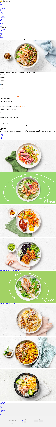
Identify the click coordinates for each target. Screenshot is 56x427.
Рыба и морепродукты (3, 21)
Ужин (1, 6)
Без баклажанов (2, 412)
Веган (1, 407)
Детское (1, 15)
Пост (0, 31)
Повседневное (2, 136)
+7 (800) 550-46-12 (24, 420)
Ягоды (1, 26)
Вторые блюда (2, 11)
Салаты (1, 9)
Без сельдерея (2, 413)
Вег (0, 406)
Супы (1, 10)
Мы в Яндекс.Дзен (11, 423)
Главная (1, 36)
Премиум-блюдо (2, 410)
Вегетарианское (2, 17)
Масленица (1, 32)
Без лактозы (2, 405)
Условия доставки (11, 419)
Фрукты (1, 25)
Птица (1, 138)
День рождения (2, 29)
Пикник (1, 28)
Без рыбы (1, 404)
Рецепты (1, 37)
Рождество (1, 33)
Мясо (1, 20)
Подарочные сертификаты (12, 421)
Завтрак (1, 4)
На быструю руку (2, 8)
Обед (1, 5)
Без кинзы (1, 415)
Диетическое (2, 16)
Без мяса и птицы (2, 403)
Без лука (1, 414)
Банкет (1, 30)
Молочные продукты (3, 23)
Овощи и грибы (2, 22)
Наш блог (10, 422)
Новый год (1, 34)
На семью (1, 7)
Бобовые (1, 24)
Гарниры (1, 12)
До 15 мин (1, 411)
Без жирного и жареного (3, 409)
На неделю (1, 133)
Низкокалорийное (2, 13)
